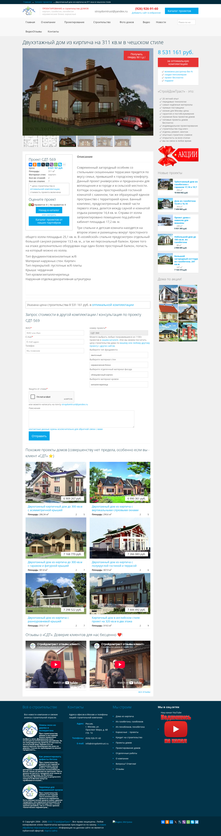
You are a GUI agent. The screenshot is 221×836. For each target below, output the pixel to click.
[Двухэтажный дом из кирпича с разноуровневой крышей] (56, 593)
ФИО (29, 328)
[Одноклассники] (35, 164)
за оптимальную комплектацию (178, 62)
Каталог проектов (179, 11)
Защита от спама (38, 388)
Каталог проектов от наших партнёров (49, 221)
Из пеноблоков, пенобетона (130, 726)
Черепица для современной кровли (51, 788)
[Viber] (51, 164)
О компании (122, 758)
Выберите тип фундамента (104, 349)
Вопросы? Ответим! (126, 763)
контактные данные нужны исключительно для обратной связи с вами (66, 429)
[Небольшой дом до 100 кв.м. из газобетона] (165, 239)
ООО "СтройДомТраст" (59, 821)
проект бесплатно (174, 77)
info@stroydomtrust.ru (97, 743)
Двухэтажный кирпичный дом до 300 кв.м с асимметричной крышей (55, 508)
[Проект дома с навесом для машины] (165, 220)
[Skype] (60, 164)
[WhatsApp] (56, 164)
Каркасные (121, 732)
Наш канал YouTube (171, 712)
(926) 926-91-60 (93, 738)
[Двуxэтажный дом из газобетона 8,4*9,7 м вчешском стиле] (187, 312)
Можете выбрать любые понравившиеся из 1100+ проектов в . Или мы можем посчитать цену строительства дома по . (120, 341)
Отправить (39, 436)
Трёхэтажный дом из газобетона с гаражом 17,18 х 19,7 (186, 184)
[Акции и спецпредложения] (178, 155)
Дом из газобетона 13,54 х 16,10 (185, 202)
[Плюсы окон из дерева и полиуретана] (30, 729)
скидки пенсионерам (175, 74)
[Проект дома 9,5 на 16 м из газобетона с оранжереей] (168, 331)
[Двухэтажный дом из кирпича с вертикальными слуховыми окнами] (120, 482)
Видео (146, 22)
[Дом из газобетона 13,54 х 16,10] (165, 203)
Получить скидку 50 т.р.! (137, 56)
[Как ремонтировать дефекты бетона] (30, 761)
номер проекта (98, 328)
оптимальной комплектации (45, 189)
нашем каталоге (110, 339)
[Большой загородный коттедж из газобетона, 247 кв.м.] (165, 258)
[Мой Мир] (39, 164)
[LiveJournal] (47, 164)
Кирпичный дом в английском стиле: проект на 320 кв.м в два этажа (116, 619)
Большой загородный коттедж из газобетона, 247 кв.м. (186, 260)
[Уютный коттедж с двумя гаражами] (187, 331)
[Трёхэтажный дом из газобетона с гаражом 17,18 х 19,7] (165, 184)
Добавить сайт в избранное (146, 12)
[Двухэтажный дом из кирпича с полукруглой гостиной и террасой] (120, 538)
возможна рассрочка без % (179, 71)
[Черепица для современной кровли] (30, 791)
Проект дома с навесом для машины (182, 220)
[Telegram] (196, 822)
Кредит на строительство (129, 737)
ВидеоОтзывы (34, 31)
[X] (43, 164)
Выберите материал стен (103, 359)
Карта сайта (51, 830)
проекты (134, 732)
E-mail (29, 336)
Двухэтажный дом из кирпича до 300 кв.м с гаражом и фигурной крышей (55, 563)
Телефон (30, 345)
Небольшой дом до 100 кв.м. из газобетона (185, 239)
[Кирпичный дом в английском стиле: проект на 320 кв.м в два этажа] (120, 593)
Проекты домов (124, 742)
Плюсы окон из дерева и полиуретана (47, 728)
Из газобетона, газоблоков (129, 721)
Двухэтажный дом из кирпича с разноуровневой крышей (48, 619)
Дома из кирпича (125, 716)
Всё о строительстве (40, 706)
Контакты (53, 31)
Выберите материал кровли (104, 379)
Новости (161, 22)
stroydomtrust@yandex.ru (111, 11)
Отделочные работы (126, 753)
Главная (30, 22)
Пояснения (34, 408)
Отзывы (120, 769)
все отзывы (144, 691)
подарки (169, 80)
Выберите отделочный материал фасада (111, 369)
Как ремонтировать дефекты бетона (50, 758)
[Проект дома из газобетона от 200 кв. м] (187, 294)
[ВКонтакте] (30, 164)
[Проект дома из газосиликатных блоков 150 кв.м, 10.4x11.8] (168, 294)
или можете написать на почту (58, 404)
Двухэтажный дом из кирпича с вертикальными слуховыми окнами (115, 508)
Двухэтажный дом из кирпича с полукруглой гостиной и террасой (114, 563)
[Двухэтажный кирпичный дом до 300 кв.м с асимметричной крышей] (56, 482)
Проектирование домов (128, 747)
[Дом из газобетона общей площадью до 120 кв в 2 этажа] (168, 312)
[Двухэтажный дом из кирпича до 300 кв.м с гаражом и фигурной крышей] (56, 538)
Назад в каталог (49, 210)
